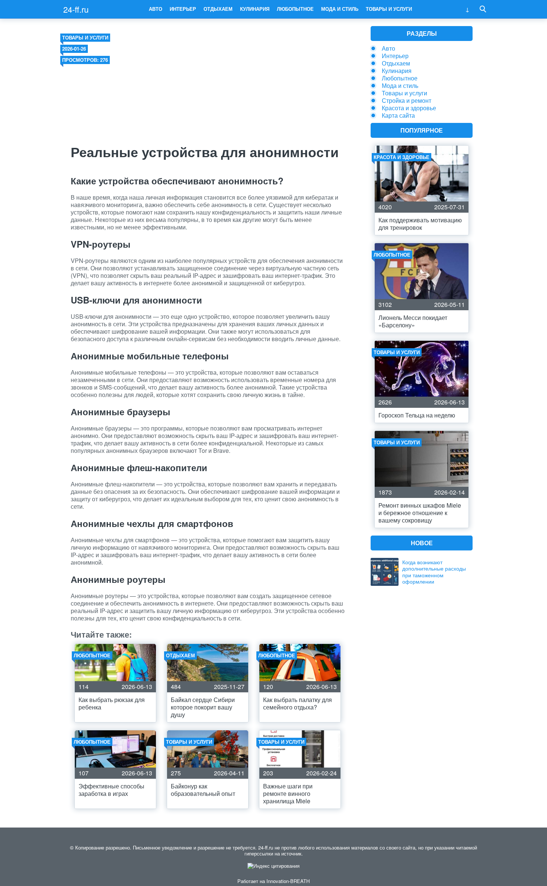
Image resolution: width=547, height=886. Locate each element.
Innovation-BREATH (288, 881)
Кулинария (254, 8)
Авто (155, 8)
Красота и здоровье (409, 108)
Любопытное (295, 8)
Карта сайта (398, 115)
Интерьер (183, 8)
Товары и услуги (389, 8)
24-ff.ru (76, 9)
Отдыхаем (218, 8)
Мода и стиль (339, 8)
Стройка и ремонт (406, 100)
